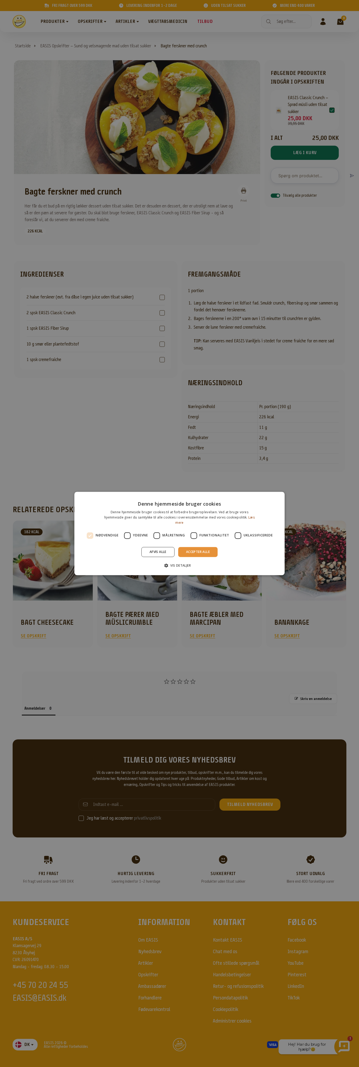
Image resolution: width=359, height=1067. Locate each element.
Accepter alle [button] (198, 552)
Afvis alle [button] (158, 552)
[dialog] (179, 533)
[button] (179, 565)
